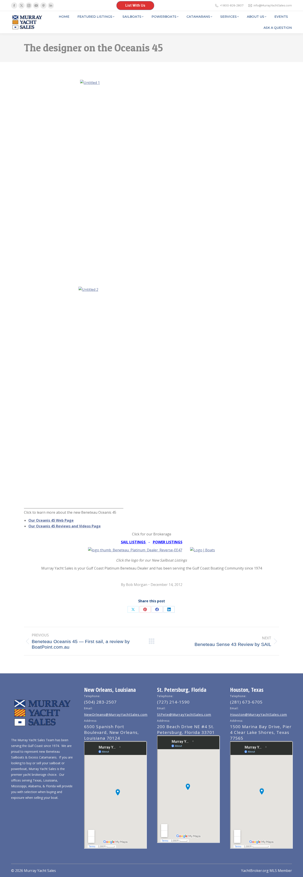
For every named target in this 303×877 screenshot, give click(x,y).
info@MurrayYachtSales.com (273, 5)
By (134, 584)
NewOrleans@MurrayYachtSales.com (116, 714)
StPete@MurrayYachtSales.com (184, 714)
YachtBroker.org (255, 870)
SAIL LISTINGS (133, 542)
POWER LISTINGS (167, 542)
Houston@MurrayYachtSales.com (258, 714)
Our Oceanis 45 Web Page (51, 520)
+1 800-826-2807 (232, 5)
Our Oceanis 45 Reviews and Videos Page (64, 526)
